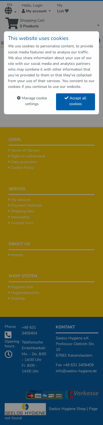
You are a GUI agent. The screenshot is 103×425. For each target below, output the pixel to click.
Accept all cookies (77, 101)
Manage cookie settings (34, 101)
